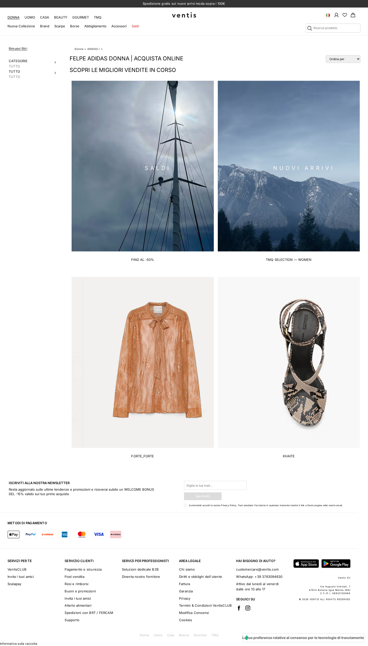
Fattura (184, 584)
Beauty (60, 17)
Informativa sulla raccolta (18, 643)
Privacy (184, 598)
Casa (44, 17)
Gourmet (80, 17)
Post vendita (74, 577)
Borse (74, 26)
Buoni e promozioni (80, 591)
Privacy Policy (228, 505)
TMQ (97, 17)
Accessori (119, 26)
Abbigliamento (95, 26)
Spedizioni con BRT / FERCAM (89, 613)
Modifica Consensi (194, 613)
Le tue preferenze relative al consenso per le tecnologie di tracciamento (303, 637)
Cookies (185, 620)
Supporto (72, 620)
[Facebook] (239, 608)
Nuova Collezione (21, 26)
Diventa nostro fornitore (141, 577)
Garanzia (186, 591)
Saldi (135, 26)
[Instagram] (248, 608)
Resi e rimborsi (76, 584)
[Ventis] (184, 15)
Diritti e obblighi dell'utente (200, 577)
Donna (14, 17)
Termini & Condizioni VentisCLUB (205, 605)
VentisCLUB (17, 569)
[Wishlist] (344, 15)
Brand (44, 26)
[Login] (336, 15)
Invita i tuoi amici (21, 577)
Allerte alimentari (78, 605)
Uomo (30, 17)
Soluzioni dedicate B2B (140, 569)
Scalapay (15, 584)
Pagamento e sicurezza (83, 569)
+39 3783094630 (268, 577)
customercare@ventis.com (257, 569)
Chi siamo (187, 569)
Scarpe (59, 26)
